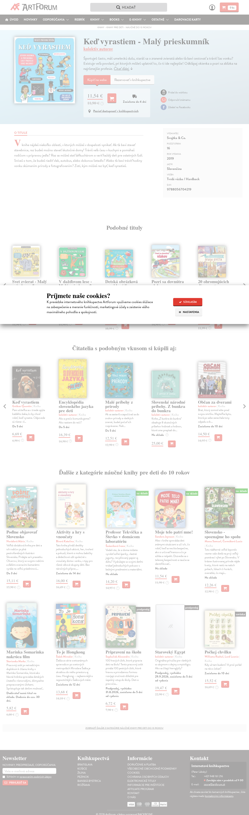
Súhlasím (190, 302)
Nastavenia (190, 312)
